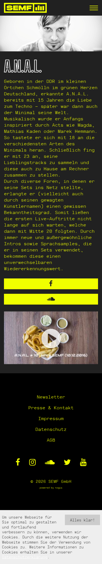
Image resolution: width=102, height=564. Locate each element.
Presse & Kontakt (51, 407)
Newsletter (51, 396)
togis (58, 487)
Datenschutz (51, 429)
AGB (51, 440)
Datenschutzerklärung (24, 557)
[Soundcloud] (51, 299)
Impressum (51, 418)
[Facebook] (51, 283)
